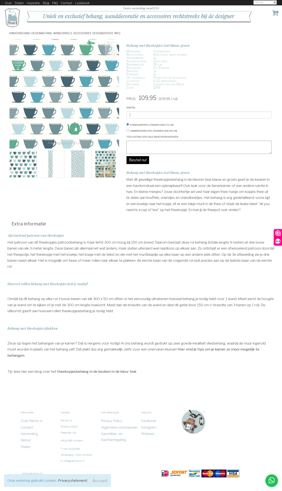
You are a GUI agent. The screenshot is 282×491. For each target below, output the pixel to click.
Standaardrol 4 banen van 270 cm (152, 125)
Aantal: (131, 107)
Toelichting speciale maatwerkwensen (152, 136)
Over (8, 3)
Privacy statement (72, 481)
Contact (66, 3)
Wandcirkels (62, 33)
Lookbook (82, 3)
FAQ (55, 3)
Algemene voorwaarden (119, 427)
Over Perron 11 (32, 421)
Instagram (148, 427)
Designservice (102, 33)
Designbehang (41, 33)
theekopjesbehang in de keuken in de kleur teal (96, 371)
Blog (46, 3)
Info (117, 33)
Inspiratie (33, 3)
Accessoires (82, 33)
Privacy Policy (111, 421)
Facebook (148, 421)
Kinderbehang (19, 33)
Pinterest (147, 434)
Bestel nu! (138, 160)
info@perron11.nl (74, 460)
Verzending (29, 434)
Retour (26, 440)
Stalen (19, 3)
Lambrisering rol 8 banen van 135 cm (153, 130)
